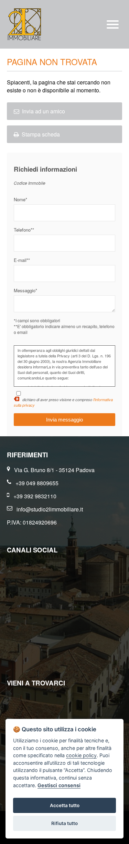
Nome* (20, 199)
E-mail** (22, 260)
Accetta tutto (64, 805)
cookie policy (81, 755)
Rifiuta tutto (64, 823)
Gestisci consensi (58, 785)
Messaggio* (25, 290)
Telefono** (24, 229)
